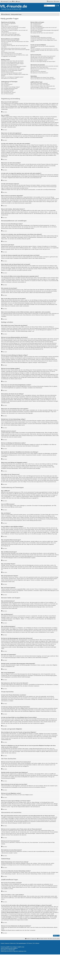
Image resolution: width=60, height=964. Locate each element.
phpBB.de (20, 270)
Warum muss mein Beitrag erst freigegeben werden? (12, 77)
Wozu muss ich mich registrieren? (8, 23)
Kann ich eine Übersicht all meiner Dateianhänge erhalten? (43, 78)
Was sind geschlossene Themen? (8, 92)
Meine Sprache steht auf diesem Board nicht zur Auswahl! (13, 48)
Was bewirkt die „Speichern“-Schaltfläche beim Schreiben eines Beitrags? (14, 75)
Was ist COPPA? (5, 24)
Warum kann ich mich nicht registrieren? (9, 26)
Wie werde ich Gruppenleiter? (37, 28)
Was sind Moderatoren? (36, 24)
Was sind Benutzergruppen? (37, 26)
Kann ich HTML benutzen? (7, 84)
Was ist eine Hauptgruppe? (36, 31)
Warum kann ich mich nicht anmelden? (9, 28)
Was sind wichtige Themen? (7, 91)
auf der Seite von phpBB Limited (31, 887)
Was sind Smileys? (5, 85)
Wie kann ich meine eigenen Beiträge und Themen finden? (43, 61)
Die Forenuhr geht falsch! (6, 44)
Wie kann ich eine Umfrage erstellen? (9, 64)
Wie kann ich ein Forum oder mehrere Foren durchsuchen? (43, 56)
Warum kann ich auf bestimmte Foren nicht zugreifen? (12, 69)
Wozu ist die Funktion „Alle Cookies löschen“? (11, 35)
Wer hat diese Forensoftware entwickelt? (39, 83)
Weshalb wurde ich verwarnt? (7, 71)
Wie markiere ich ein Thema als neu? (9, 78)
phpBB (7, 947)
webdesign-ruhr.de (22, 951)
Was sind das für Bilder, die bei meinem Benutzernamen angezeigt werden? (15, 50)
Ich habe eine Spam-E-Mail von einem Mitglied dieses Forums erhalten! (44, 41)
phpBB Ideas (11, 897)
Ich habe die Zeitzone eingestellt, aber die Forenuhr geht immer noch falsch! (14, 46)
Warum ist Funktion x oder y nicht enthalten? (40, 84)
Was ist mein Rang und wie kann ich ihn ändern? (11, 53)
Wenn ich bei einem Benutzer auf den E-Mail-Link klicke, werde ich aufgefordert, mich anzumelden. (14, 55)
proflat (4, 949)
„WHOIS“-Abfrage (48, 908)
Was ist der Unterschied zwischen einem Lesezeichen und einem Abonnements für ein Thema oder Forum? (44, 67)
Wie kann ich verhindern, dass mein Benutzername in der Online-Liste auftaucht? (15, 42)
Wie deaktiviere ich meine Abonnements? (39, 72)
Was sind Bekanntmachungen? (7, 89)
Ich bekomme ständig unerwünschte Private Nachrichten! (43, 38)
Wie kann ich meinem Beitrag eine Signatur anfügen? (12, 63)
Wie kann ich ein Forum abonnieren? (38, 71)
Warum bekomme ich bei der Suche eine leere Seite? (42, 58)
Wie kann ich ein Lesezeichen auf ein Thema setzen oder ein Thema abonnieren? (43, 69)
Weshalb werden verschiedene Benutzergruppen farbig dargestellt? (45, 30)
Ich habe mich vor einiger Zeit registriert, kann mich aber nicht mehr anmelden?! (14, 31)
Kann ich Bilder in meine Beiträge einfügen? (10, 87)
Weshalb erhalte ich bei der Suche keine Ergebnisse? (42, 57)
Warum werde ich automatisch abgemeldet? (10, 34)
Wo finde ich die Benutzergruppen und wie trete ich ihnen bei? (44, 27)
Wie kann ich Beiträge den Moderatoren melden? (11, 73)
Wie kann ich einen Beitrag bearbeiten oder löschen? (12, 62)
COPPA (21, 146)
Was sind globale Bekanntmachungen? (9, 88)
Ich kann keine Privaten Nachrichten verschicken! (41, 37)
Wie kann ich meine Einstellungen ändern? (10, 40)
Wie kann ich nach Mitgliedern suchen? (39, 60)
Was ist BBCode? (5, 83)
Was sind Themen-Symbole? (7, 93)
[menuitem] (10, 1)
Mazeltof (11, 949)
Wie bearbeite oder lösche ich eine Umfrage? (10, 67)
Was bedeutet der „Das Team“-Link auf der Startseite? (42, 32)
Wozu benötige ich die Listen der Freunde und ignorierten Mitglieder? (43, 47)
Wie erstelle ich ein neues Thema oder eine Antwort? (12, 60)
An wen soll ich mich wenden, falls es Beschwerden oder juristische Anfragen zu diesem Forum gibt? (43, 87)
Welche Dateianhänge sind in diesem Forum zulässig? (42, 77)
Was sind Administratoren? (36, 23)
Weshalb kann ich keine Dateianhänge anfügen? (11, 70)
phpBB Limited (10, 270)
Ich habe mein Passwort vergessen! (8, 32)
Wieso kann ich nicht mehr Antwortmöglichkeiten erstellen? (13, 66)
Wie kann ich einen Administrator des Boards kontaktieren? (43, 88)
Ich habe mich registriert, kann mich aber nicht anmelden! (13, 27)
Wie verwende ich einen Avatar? (8, 52)
